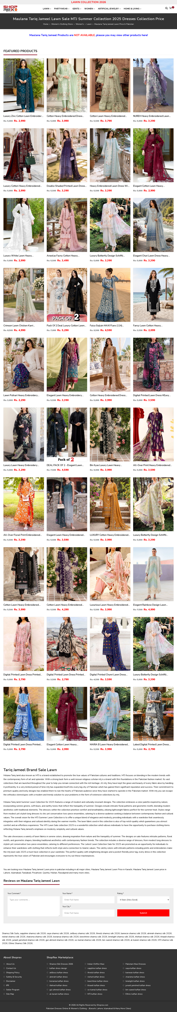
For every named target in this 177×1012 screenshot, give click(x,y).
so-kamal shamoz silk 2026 (88, 940)
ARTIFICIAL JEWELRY (108, 8)
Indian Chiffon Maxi (96, 964)
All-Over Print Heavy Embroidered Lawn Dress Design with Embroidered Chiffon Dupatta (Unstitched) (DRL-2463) (151, 465)
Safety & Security (14, 977)
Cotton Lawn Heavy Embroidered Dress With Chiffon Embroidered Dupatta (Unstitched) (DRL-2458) (21, 605)
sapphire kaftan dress (97, 968)
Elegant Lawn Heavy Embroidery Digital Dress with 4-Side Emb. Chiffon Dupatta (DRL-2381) (64, 395)
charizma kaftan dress (135, 977)
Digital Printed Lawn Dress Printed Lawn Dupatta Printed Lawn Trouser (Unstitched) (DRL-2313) (22, 744)
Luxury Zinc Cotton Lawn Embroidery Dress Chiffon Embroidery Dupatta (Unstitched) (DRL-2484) (23, 116)
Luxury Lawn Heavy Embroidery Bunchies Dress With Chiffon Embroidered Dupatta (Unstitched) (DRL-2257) (21, 465)
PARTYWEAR (60, 8)
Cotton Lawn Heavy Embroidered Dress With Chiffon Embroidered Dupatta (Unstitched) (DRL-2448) (64, 605)
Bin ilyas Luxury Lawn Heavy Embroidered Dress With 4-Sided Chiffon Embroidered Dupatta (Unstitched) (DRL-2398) (108, 465)
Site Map (10, 994)
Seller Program (12, 989)
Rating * (120, 893)
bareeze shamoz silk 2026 (133, 933)
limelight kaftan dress (135, 981)
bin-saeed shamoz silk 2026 (116, 940)
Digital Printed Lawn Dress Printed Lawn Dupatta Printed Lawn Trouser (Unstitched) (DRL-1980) (66, 675)
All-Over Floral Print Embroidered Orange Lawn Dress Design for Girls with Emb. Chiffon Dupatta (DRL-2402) (22, 535)
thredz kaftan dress (96, 972)
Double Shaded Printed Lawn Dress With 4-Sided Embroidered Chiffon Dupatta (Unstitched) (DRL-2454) (66, 186)
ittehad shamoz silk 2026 (147, 936)
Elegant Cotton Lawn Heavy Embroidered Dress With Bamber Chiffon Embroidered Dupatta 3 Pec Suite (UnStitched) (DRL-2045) (152, 186)
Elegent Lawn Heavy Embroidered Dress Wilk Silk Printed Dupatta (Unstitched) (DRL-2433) (65, 535)
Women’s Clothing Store (62, 24)
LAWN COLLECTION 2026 (88, 2)
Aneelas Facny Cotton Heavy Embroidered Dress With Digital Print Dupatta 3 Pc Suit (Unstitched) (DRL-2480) (67, 256)
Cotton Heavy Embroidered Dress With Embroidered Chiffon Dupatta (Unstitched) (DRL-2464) (108, 395)
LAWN (46, 8)
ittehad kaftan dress (58, 985)
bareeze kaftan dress (135, 972)
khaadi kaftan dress (96, 985)
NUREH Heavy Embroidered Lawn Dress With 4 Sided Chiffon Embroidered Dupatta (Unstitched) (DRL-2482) (151, 116)
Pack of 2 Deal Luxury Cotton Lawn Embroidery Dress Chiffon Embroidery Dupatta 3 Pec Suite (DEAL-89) (65, 325)
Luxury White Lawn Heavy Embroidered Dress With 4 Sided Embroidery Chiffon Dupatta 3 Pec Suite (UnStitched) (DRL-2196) (21, 256)
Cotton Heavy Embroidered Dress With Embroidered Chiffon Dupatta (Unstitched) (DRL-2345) (65, 116)
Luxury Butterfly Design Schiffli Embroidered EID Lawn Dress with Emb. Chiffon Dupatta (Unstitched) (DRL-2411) (151, 535)
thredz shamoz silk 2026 (108, 933)
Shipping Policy (12, 972)
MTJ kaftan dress (95, 994)
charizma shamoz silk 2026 (39, 936)
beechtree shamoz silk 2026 (93, 936)
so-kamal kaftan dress (97, 989)
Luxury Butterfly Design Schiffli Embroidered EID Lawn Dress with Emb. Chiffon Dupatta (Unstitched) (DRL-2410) (108, 256)
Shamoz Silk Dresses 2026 (61, 964)
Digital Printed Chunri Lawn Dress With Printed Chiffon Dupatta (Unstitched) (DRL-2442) (108, 675)
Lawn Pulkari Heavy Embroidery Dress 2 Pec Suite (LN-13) (20, 395)
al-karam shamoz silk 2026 (144, 940)
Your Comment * (14, 893)
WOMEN (88, 8)
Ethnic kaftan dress (134, 994)
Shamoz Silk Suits (10, 933)
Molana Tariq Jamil (12, 802)
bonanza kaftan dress (59, 981)
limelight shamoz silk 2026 (121, 936)
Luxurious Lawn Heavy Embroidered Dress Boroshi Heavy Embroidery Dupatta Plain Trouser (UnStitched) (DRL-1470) (109, 605)
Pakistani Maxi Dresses (136, 964)
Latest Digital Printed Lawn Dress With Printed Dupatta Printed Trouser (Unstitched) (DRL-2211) (153, 744)
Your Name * (67, 893)
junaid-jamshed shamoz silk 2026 (28, 940)
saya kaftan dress (133, 968)
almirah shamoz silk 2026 (159, 933)
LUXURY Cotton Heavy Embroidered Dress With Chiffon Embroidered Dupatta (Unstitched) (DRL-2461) (109, 535)
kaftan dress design (58, 968)
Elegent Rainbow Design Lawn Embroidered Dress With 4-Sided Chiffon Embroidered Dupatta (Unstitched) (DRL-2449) (151, 605)
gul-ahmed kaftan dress (60, 989)
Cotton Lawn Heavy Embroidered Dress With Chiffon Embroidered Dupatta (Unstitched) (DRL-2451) (107, 116)
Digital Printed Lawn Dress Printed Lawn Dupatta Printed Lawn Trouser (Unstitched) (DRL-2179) (22, 675)
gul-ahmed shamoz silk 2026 (60, 940)
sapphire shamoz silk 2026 (33, 933)
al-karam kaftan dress (59, 994)
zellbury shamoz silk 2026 (82, 933)
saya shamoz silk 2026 (58, 933)
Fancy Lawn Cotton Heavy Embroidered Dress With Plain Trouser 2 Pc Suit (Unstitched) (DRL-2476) (152, 325)
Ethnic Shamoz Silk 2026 (21, 943)
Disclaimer (10, 981)
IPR (7, 985)
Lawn (89, 24)
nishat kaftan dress (96, 977)
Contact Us (11, 968)
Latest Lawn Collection (96, 844)
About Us (10, 964)
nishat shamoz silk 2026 (13, 936)
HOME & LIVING (131, 8)
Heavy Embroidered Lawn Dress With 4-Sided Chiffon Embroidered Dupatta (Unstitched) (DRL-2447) (110, 186)
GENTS (75, 8)
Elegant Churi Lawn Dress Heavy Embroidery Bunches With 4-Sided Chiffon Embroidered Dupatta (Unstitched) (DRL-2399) (152, 256)
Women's (80, 24)
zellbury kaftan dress (59, 972)
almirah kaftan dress (59, 977)
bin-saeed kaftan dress (136, 989)
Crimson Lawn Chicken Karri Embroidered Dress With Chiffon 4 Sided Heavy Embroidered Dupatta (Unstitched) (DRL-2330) (21, 325)
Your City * (67, 906)
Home (45, 24)
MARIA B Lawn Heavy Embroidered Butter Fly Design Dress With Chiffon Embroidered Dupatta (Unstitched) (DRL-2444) (110, 744)
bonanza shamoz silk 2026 (66, 936)
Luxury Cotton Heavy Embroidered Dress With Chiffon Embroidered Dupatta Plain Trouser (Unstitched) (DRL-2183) (21, 186)
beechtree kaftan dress (98, 981)
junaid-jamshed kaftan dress (138, 985)
